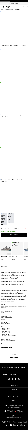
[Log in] (23, 7)
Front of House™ (10, 9)
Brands (5, 9)
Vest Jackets (14, 357)
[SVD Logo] (6, 7)
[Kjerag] (17, 248)
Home (2, 9)
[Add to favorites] (26, 227)
